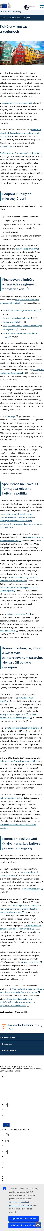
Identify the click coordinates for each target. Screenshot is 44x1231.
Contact (8, 1167)
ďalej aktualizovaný (32, 888)
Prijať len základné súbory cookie (26, 1225)
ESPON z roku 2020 (30, 962)
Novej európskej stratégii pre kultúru (18, 103)
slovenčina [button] (30, 6)
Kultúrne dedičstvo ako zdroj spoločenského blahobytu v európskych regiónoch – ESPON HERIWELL (17, 1002)
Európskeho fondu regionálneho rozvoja (20, 310)
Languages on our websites (16, 1174)
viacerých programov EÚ (26, 248)
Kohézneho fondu (11, 322)
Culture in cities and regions (19, 17)
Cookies (8, 1176)
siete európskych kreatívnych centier (23, 728)
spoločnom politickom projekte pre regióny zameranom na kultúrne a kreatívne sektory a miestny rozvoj (20, 908)
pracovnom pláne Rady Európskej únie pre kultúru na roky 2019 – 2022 (20, 133)
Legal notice (10, 1180)
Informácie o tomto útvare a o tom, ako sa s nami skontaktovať (24, 1090)
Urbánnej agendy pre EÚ (17, 614)
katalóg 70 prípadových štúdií (12, 714)
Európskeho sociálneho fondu (16, 318)
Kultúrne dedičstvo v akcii (11, 798)
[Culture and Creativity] (5, 5)
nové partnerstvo (7, 630)
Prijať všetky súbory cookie (23, 1218)
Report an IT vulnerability (16, 1172)
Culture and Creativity (16, 1060)
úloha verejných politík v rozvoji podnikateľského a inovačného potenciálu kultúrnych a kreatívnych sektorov (18, 517)
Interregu (11, 416)
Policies (3, 17)
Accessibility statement (15, 1077)
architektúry (5, 146)
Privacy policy (10, 1178)
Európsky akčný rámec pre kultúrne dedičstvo (20, 153)
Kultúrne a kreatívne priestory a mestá (17, 761)
